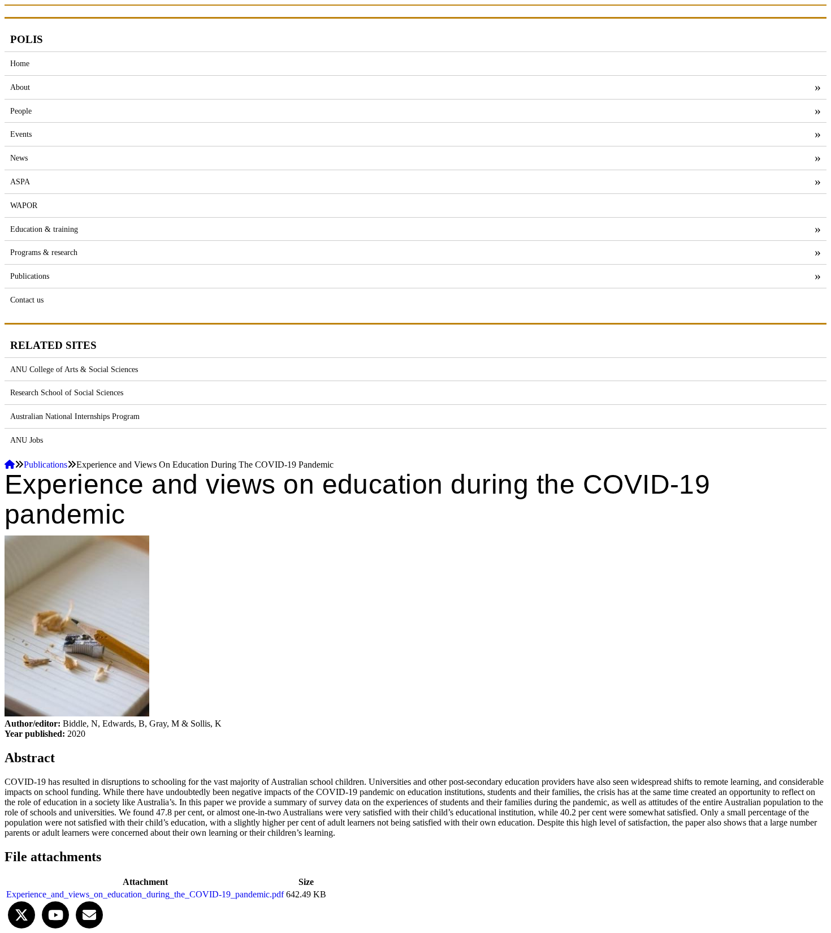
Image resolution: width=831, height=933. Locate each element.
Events (21, 134)
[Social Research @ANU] (21, 914)
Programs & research (43, 252)
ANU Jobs (26, 439)
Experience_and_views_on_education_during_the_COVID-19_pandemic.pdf (145, 894)
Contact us (27, 299)
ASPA (20, 181)
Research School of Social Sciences (66, 392)
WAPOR (23, 205)
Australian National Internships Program (75, 416)
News (19, 157)
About (20, 87)
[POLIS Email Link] (89, 914)
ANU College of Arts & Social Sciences (74, 369)
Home (19, 63)
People (21, 110)
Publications (29, 275)
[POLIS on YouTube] (55, 914)
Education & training (44, 229)
